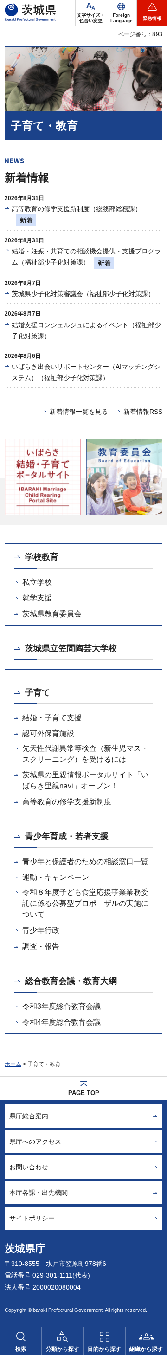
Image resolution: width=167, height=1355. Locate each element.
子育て (37, 692)
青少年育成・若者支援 (67, 836)
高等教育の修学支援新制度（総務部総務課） (76, 209)
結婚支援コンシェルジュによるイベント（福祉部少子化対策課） (86, 330)
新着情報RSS (142, 411)
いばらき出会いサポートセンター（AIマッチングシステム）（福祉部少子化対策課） (86, 372)
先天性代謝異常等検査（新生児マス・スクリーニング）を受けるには (85, 753)
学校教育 (41, 556)
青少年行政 (40, 930)
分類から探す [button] (62, 1349)
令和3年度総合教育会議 (61, 1006)
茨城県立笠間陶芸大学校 (71, 648)
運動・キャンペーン (55, 877)
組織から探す (146, 1349)
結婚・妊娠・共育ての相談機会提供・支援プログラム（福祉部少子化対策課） (86, 256)
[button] (121, 13)
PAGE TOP (83, 1093)
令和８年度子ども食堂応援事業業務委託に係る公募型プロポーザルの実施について (85, 903)
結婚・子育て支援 (52, 718)
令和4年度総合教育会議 (61, 1022)
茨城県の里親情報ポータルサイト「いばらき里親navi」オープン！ (85, 780)
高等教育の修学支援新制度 (66, 802)
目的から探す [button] (104, 1349)
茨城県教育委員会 (52, 614)
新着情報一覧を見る (79, 411)
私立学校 (37, 582)
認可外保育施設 (48, 733)
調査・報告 (40, 946)
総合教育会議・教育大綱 (71, 981)
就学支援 (37, 598)
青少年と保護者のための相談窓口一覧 (85, 861)
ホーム (13, 1064)
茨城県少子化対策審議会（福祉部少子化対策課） (83, 293)
